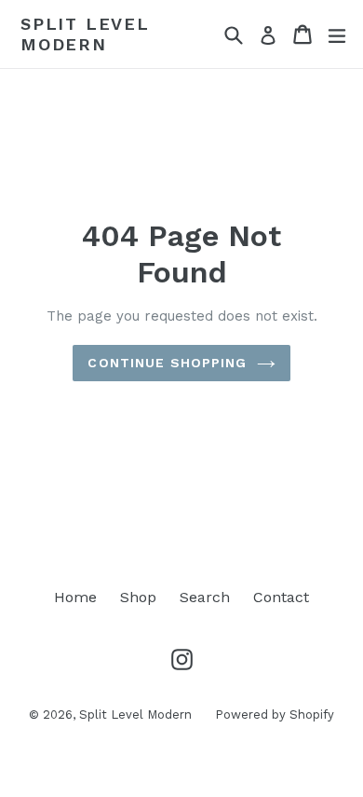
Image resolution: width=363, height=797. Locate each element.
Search (205, 597)
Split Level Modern (85, 34)
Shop (138, 597)
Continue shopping (167, 362)
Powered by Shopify (274, 714)
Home (75, 597)
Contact (281, 597)
